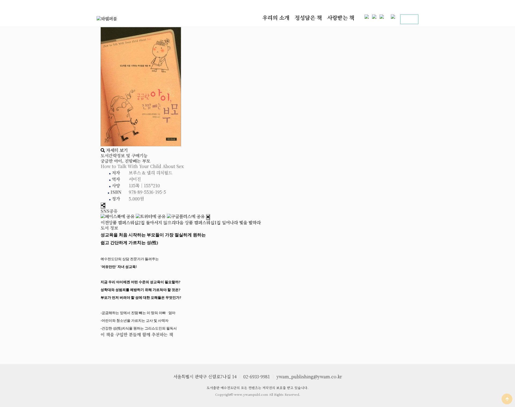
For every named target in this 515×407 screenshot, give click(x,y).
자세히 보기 (116, 150)
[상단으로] (507, 399)
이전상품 (138, 222)
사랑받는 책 (340, 17)
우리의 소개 (275, 17)
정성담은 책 (308, 17)
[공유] (103, 205)
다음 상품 (218, 222)
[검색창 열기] (412, 19)
